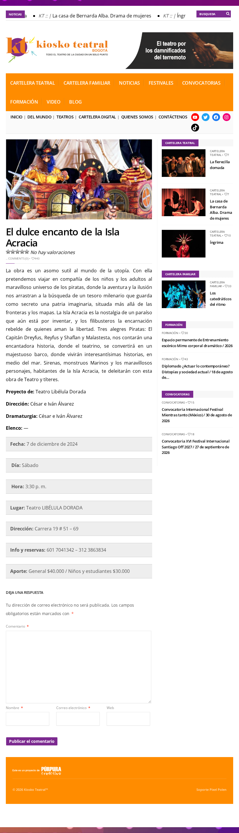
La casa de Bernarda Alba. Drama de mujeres (97, 16)
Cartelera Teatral (32, 83)
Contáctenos (173, 117)
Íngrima (217, 242)
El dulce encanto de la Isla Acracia (62, 237)
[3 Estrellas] (17, 251)
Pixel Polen (218, 790)
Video (53, 102)
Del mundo (39, 117)
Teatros (65, 117)
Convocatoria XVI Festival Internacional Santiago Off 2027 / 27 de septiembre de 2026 (195, 446)
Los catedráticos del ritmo (220, 298)
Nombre (14, 707)
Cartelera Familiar (87, 83)
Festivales (161, 83)
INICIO (16, 117)
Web (110, 707)
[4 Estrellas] (22, 251)
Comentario (17, 626)
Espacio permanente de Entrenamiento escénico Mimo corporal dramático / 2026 (197, 342)
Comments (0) (18, 258)
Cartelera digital (97, 117)
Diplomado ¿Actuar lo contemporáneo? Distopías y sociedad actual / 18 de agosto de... (197, 371)
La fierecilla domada (220, 164)
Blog (75, 102)
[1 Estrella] (8, 251)
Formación (24, 102)
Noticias (129, 83)
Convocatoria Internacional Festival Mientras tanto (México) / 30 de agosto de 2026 (197, 415)
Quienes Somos (137, 117)
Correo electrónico (73, 707)
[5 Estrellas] (26, 251)
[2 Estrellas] (12, 251)
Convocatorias (201, 83)
